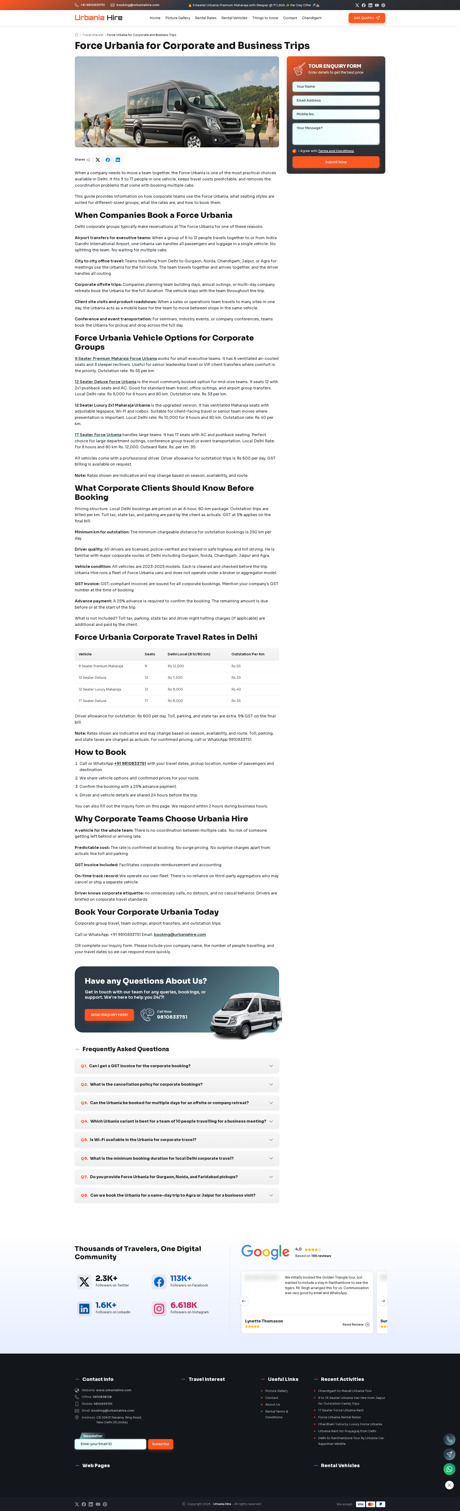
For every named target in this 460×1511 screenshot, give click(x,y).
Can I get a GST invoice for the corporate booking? (135, 1065)
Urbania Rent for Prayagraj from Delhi (347, 1431)
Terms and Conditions (336, 151)
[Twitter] (98, 160)
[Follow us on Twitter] (84, 1282)
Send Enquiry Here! (109, 1015)
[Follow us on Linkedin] (84, 1308)
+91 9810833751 (92, 5)
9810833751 (103, 1404)
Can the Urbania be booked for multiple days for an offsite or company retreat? (165, 1102)
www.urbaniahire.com (113, 1390)
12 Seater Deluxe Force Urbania (105, 381)
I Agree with (326, 151)
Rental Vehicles (234, 18)
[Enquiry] (449, 1454)
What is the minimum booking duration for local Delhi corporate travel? (157, 1158)
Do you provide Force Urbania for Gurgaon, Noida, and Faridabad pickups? (159, 1176)
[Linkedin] (370, 5)
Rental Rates (206, 18)
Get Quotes (364, 18)
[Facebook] (364, 5)
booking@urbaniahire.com (137, 5)
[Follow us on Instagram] (159, 1308)
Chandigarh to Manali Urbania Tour (345, 1391)
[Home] (76, 35)
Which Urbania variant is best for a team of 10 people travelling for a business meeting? (173, 1121)
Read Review (353, 1324)
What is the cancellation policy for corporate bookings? (141, 1084)
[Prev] (244, 1301)
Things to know (265, 18)
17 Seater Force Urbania (98, 434)
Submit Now (336, 162)
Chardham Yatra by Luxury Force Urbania (350, 1424)
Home (155, 18)
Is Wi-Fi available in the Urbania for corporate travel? (138, 1139)
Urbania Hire (222, 1504)
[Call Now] (449, 1439)
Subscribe (160, 1444)
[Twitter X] (357, 5)
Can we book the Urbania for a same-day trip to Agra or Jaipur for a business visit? (168, 1195)
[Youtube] (377, 5)
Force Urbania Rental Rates (339, 1417)
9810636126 (102, 1397)
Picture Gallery (177, 18)
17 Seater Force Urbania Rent (341, 1410)
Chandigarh (312, 18)
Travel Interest (93, 35)
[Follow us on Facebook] (159, 1282)
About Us (272, 1405)
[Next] (383, 1301)
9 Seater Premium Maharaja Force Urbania (116, 358)
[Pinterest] (383, 5)
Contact (290, 18)
